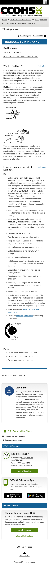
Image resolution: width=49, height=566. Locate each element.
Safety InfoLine (27, 457)
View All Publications (24, 536)
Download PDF (38, 36)
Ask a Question (24, 471)
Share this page (25, 36)
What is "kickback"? (12, 52)
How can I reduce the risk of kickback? (20, 56)
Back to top (41, 66)
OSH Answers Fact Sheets (20, 430)
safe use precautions (24, 315)
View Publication (24, 530)
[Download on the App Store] (13, 496)
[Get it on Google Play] (35, 496)
